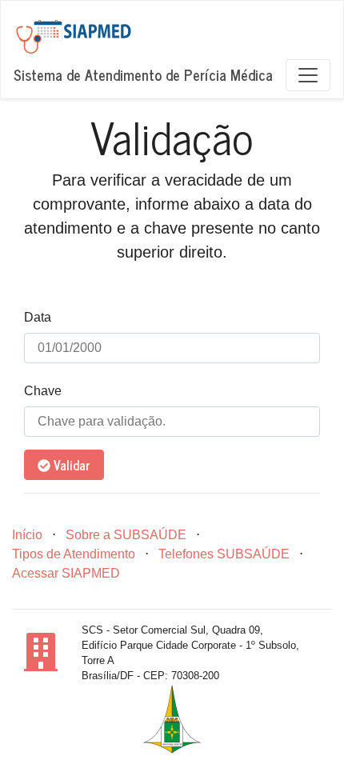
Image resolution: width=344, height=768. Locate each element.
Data (37, 317)
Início (27, 535)
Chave (43, 391)
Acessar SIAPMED (66, 573)
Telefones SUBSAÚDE (224, 554)
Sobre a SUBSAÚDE (126, 535)
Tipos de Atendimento (73, 554)
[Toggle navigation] (308, 75)
